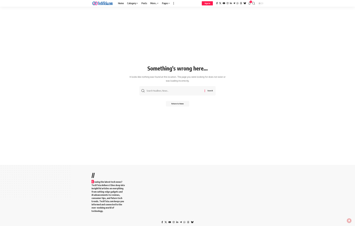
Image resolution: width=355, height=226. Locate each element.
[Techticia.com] (103, 3)
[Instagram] (227, 3)
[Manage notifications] (349, 220)
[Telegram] (234, 3)
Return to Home (177, 104)
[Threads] (241, 3)
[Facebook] (217, 3)
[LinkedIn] (231, 3)
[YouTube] (224, 3)
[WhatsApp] (237, 3)
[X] (220, 3)
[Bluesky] (245, 3)
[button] (174, 3)
